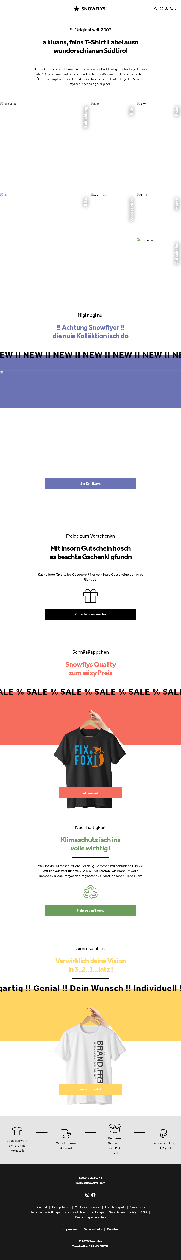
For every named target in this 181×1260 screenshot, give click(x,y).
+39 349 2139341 (90, 1178)
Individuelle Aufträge (45, 1212)
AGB (144, 1212)
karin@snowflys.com (90, 1183)
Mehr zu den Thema (90, 910)
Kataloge (98, 1212)
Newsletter (137, 1207)
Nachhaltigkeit (115, 1207)
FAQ (133, 1212)
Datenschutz (93, 1229)
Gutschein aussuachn (90, 614)
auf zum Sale (91, 793)
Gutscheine (117, 1212)
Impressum (71, 1229)
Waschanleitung (75, 1212)
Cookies (112, 1229)
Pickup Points (61, 1207)
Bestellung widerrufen (90, 1217)
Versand (41, 1207)
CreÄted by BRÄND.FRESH (90, 1246)
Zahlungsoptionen (87, 1207)
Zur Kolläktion (90, 483)
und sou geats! (90, 1089)
